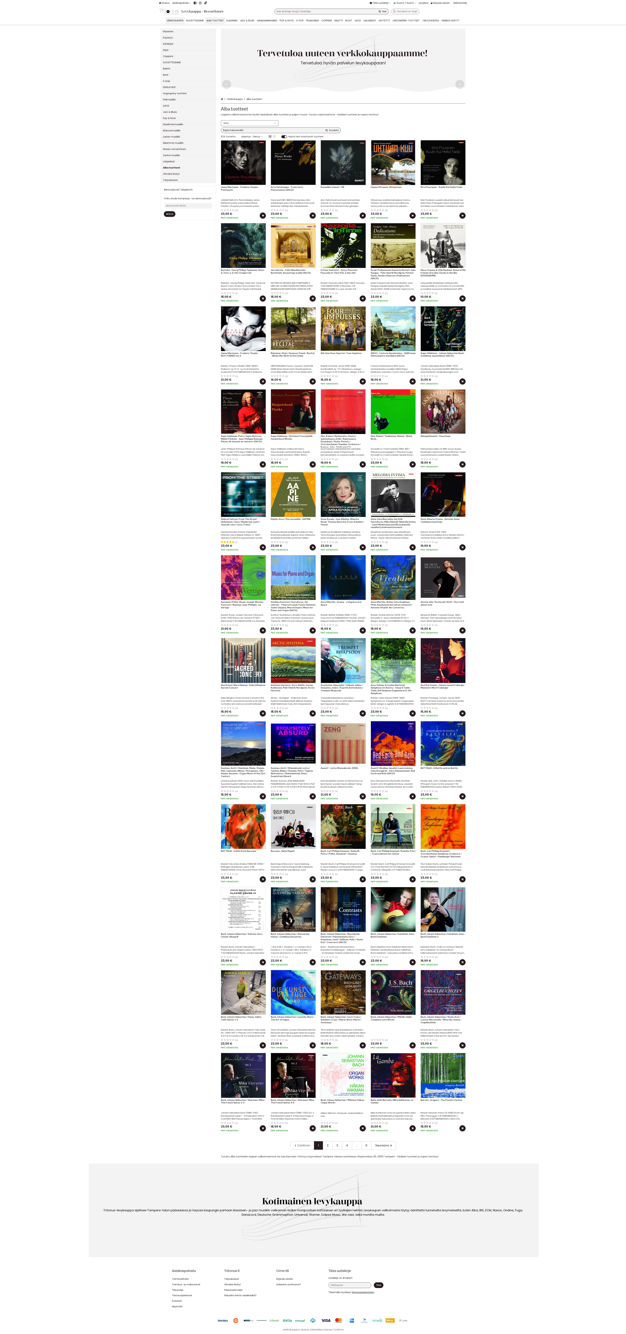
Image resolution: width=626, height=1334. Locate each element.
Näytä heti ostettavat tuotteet (305, 136)
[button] (363, 1292)
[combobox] (332, 11)
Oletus (256, 136)
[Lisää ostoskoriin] (263, 216)
